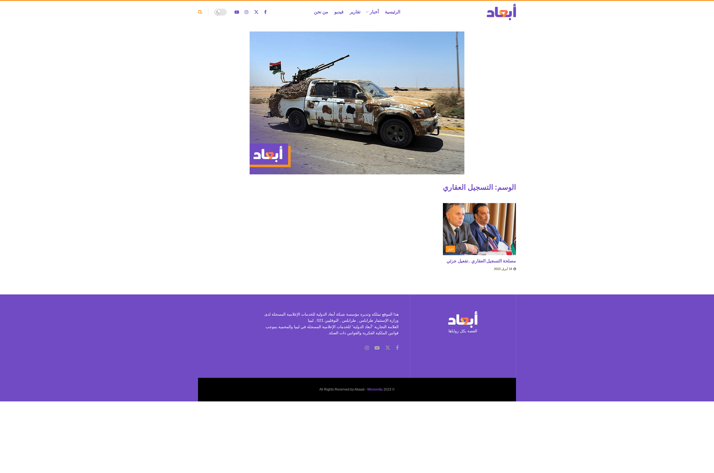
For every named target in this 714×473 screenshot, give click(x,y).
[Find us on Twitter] (256, 12)
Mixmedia (375, 389)
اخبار (451, 249)
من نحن (321, 11)
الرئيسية (392, 11)
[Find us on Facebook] (265, 12)
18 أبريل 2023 (503, 268)
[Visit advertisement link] (357, 107)
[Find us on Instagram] (247, 12)
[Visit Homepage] (501, 12)
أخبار (374, 11)
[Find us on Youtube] (237, 12)
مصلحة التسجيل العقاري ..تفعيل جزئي (481, 261)
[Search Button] (200, 12)
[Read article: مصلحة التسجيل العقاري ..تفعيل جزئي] (479, 229)
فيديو (339, 11)
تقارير (355, 11)
